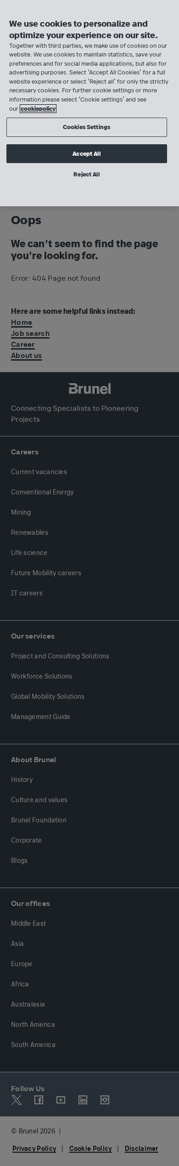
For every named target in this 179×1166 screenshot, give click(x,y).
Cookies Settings (86, 127)
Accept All (86, 153)
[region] (89, 103)
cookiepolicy (38, 108)
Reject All (86, 174)
